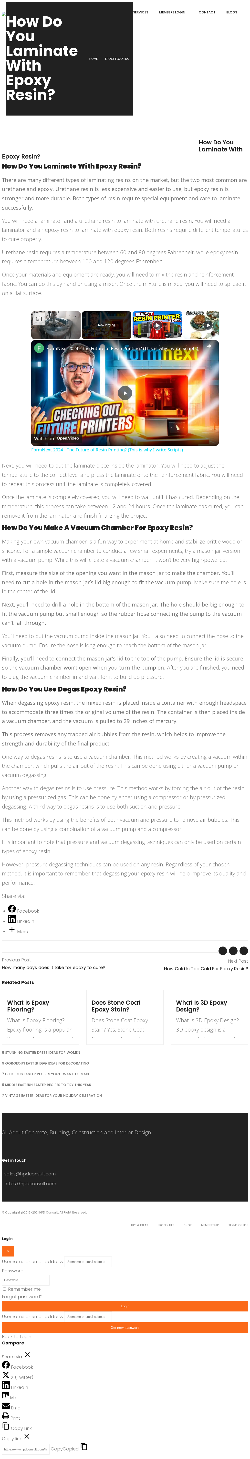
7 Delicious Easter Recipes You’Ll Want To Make (46, 1074)
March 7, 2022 (17, 144)
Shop (188, 1225)
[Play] (157, 325)
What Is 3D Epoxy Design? (201, 1006)
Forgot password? (22, 1297)
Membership (210, 1225)
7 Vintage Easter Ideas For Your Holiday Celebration (52, 1095)
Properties (166, 1225)
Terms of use (238, 1225)
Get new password (125, 1328)
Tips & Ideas (139, 1225)
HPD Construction (81, 144)
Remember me (24, 1289)
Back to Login (16, 1336)
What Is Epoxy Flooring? (28, 1006)
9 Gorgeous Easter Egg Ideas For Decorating (45, 1063)
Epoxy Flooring (117, 59)
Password (13, 1271)
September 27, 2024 (23, 995)
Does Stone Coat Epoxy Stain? (116, 1006)
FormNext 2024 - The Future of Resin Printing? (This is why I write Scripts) (122, 348)
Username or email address (32, 1261)
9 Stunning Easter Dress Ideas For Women (41, 1052)
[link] (39, 348)
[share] (209, 346)
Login (125, 1306)
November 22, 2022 (191, 995)
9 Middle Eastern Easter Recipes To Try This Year (46, 1084)
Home (93, 59)
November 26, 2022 (107, 995)
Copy (65, 1449)
